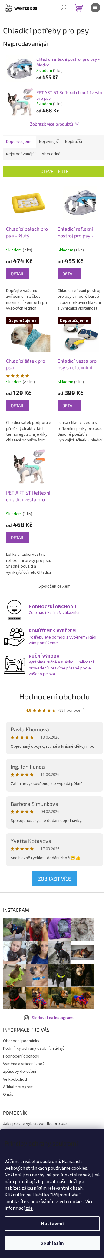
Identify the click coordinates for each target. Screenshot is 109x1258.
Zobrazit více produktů (51, 123)
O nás (8, 1095)
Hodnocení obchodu (54, 696)
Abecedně (51, 154)
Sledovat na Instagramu (53, 1018)
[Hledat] (64, 8)
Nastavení (52, 1223)
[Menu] (95, 8)
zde (29, 1208)
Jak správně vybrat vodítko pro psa (35, 1124)
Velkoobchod (15, 1079)
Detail (17, 273)
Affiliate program (18, 1087)
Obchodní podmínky (21, 1041)
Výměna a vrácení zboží (24, 1064)
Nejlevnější (49, 142)
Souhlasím (52, 1243)
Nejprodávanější (20, 154)
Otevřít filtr (55, 171)
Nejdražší (73, 142)
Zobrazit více (54, 878)
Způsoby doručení (19, 1071)
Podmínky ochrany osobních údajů (33, 1048)
